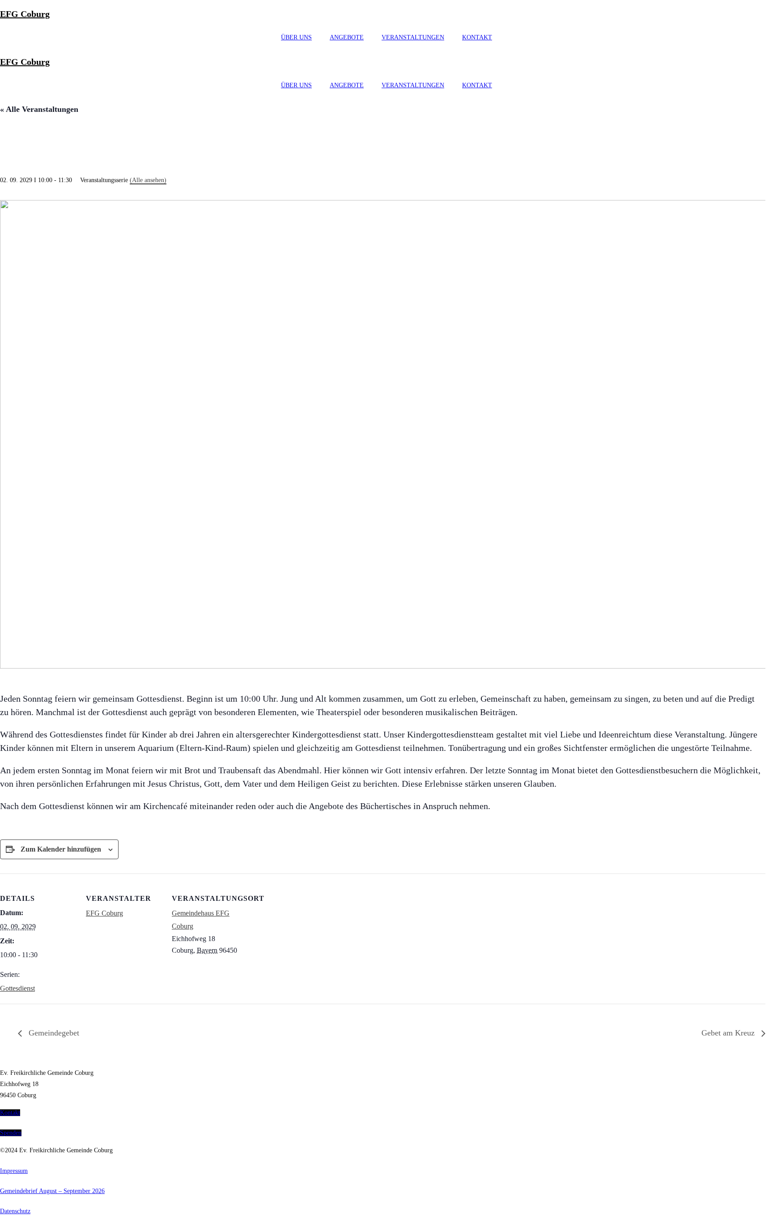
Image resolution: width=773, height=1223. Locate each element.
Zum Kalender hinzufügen (61, 849)
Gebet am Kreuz (729, 1032)
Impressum (14, 1171)
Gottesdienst (17, 988)
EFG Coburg (25, 14)
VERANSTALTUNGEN (413, 37)
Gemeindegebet (52, 1032)
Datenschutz (15, 1211)
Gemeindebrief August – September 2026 (52, 1191)
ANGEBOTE (347, 37)
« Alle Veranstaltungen (39, 109)
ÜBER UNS (296, 37)
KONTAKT (477, 37)
